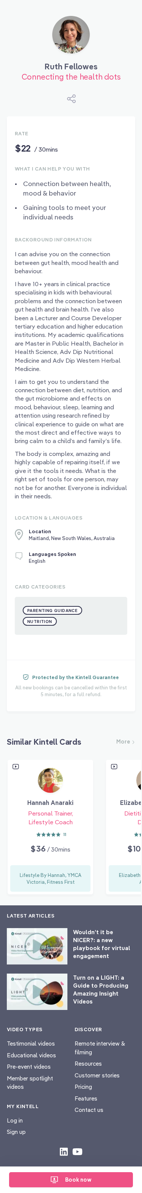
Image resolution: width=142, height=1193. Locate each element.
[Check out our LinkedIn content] (64, 1151)
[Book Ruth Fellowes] (71, 37)
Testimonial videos (31, 1043)
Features (86, 1098)
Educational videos (31, 1055)
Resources (88, 1063)
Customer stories (97, 1075)
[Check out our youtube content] (77, 1151)
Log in (15, 1120)
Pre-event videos (29, 1066)
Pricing (83, 1086)
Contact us (89, 1109)
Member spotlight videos (30, 1083)
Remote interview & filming (100, 1048)
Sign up (16, 1131)
